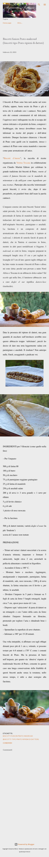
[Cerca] (39, 4)
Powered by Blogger (25, 844)
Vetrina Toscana (23, 162)
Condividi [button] (7, 743)
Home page (7, 23)
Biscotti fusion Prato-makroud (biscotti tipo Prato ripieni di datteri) (21, 737)
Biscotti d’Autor (11, 158)
